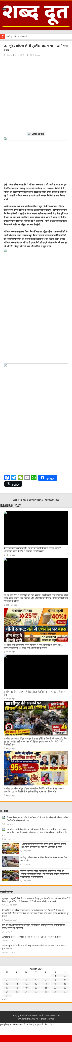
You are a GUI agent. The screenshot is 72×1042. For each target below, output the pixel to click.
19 (26, 988)
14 (46, 984)
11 (17, 984)
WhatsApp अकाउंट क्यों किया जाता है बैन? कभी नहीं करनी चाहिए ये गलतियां (31, 937)
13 (36, 984)
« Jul (4, 999)
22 (55, 988)
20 (36, 988)
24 (7, 992)
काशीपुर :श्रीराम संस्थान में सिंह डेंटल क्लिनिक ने (25, 36)
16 (65, 984)
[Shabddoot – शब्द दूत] (36, 15)
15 (55, 984)
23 (65, 988)
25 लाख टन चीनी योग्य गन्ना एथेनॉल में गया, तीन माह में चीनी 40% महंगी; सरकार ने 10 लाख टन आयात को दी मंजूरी (33, 647)
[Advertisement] (36, 94)
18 (17, 988)
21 (46, 988)
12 (26, 984)
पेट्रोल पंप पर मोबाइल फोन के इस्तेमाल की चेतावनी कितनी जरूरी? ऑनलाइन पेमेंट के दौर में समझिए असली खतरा (32, 550)
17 (7, 988)
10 (7, 984)
